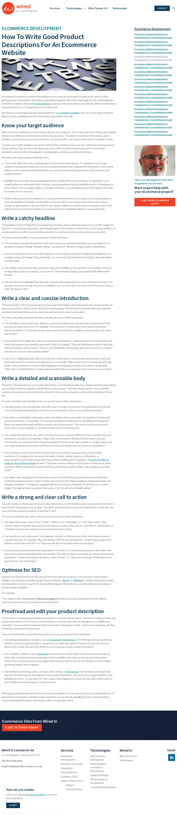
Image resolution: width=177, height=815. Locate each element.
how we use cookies (35, 794)
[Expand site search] (173, 8)
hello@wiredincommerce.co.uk (25, 766)
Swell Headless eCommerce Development (98, 767)
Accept (13, 805)
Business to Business (71, 789)
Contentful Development (103, 787)
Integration (67, 768)
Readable (43, 653)
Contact (162, 8)
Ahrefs (66, 580)
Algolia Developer (99, 775)
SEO (80, 697)
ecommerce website (69, 112)
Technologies (74, 8)
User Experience (69, 772)
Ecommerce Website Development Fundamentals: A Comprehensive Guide (153, 36)
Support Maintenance (72, 780)
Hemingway (68, 639)
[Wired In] (19, 8)
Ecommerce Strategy (72, 763)
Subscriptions (68, 785)
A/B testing (72, 671)
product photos (43, 103)
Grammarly (55, 639)
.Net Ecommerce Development (98, 781)
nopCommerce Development (98, 758)
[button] (59, 74)
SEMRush (78, 580)
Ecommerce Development (152, 29)
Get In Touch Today (23, 727)
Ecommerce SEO (69, 776)
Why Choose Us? (98, 8)
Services (55, 8)
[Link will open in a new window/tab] (171, 757)
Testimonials (119, 8)
